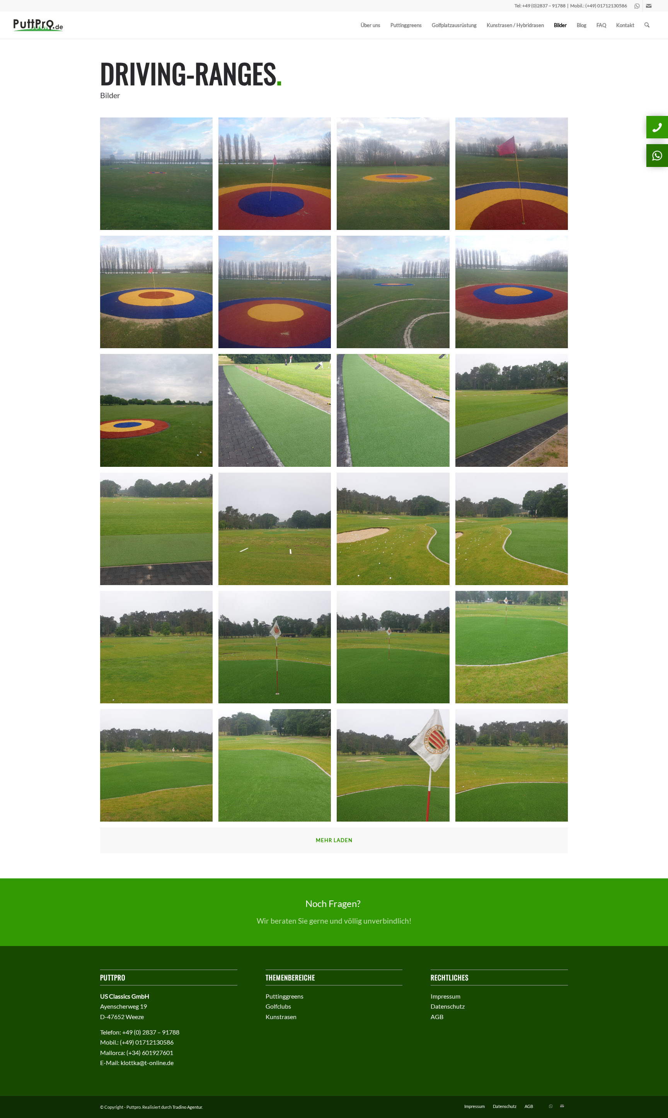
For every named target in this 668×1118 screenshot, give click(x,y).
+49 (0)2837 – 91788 (544, 6)
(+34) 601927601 (149, 1052)
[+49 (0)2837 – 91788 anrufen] (657, 127)
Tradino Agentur (187, 1106)
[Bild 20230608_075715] (514, 413)
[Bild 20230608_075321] (396, 650)
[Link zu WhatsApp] (636, 6)
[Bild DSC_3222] (159, 176)
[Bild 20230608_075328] (277, 650)
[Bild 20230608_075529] (514, 532)
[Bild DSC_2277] (159, 413)
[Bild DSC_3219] (396, 176)
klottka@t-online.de (147, 1062)
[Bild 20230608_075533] (396, 532)
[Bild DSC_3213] (514, 295)
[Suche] (646, 25)
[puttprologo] (41, 25)
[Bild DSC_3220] (277, 176)
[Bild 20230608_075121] (514, 650)
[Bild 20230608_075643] (277, 532)
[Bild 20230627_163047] (277, 413)
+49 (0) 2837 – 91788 (150, 1032)
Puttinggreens (284, 996)
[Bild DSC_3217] (159, 295)
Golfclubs (278, 1006)
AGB (437, 1016)
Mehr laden (334, 840)
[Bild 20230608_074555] (159, 768)
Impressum (445, 996)
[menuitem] (370, 25)
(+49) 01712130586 (606, 6)
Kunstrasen (281, 1016)
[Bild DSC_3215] (277, 295)
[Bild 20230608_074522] (396, 768)
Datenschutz (448, 1006)
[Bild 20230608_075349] (159, 650)
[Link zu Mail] (648, 6)
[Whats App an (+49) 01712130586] (657, 155)
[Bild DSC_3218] (514, 176)
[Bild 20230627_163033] (396, 413)
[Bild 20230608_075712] (159, 532)
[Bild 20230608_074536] (277, 768)
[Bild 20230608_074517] (514, 768)
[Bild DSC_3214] (396, 295)
